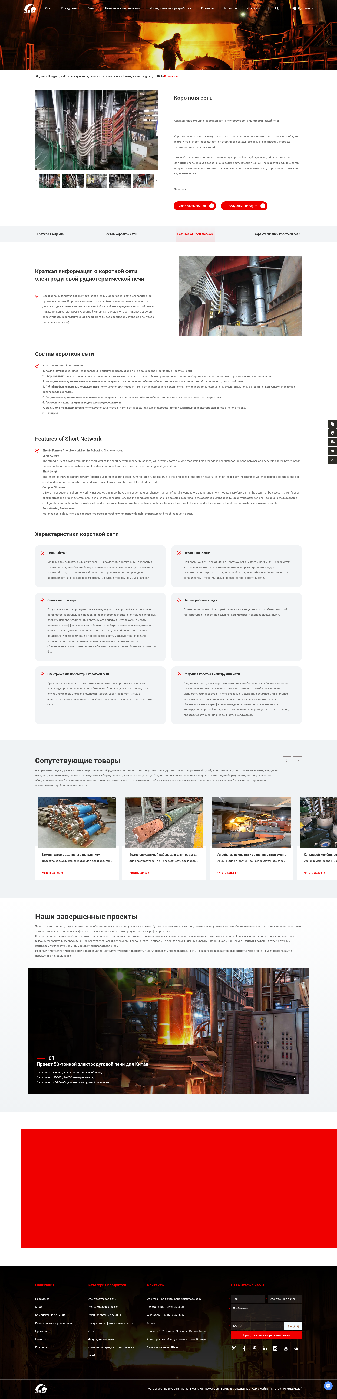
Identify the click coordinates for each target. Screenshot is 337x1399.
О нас (91, 8)
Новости (230, 8)
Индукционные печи (101, 1339)
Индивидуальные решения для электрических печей (90, 1159)
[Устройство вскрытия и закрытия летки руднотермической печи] (251, 822)
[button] (287, 760)
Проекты (207, 8)
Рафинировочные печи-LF (105, 1315)
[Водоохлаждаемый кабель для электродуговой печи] (164, 822)
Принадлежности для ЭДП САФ (142, 76)
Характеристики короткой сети (277, 234)
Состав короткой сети (120, 234)
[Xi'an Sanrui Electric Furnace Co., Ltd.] (30, 8)
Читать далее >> (53, 872)
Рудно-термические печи (104, 1307)
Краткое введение (50, 234)
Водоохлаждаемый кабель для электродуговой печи (168, 854)
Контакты (254, 8)
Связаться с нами (71, 1229)
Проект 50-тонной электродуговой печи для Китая (92, 1064)
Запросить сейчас (192, 206)
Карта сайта (260, 1388)
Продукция (69, 8)
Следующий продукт (241, 206)
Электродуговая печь (102, 1298)
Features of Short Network (195, 234)
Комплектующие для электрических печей (92, 76)
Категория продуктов (107, 1285)
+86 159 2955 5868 (173, 1315)
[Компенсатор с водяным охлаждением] (77, 822)
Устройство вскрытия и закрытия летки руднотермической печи (264, 854)
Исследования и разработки (170, 8)
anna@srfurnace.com (187, 1298)
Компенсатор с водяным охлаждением (71, 854)
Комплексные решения (122, 8)
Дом (48, 8)
